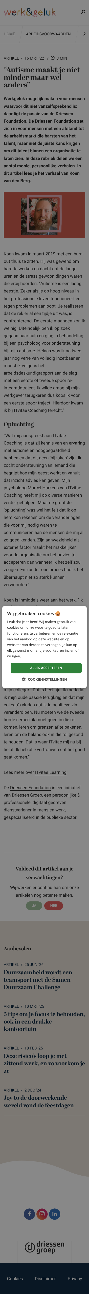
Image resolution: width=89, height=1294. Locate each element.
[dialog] (44, 647)
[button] (44, 679)
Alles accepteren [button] (46, 668)
